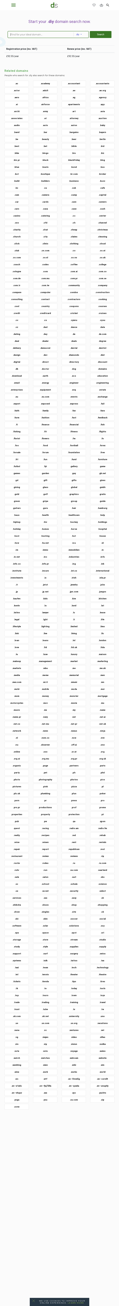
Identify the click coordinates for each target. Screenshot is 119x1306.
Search (100, 34)
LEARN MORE (76, 1303)
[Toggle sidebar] (13, 5)
